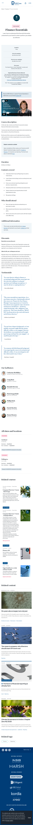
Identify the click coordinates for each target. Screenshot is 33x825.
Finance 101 (18, 95)
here (13, 153)
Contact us (23, 228)
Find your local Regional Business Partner (16, 80)
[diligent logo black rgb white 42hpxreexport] (16, 782)
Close (29, 817)
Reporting (13, 741)
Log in (29, 3)
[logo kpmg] (16, 799)
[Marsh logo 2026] (16, 766)
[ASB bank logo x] (16, 760)
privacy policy (9, 820)
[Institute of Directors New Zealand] (16, 3)
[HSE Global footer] (16, 788)
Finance (5, 741)
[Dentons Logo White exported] (16, 776)
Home (2, 9)
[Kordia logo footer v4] (16, 793)
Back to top (26, 749)
